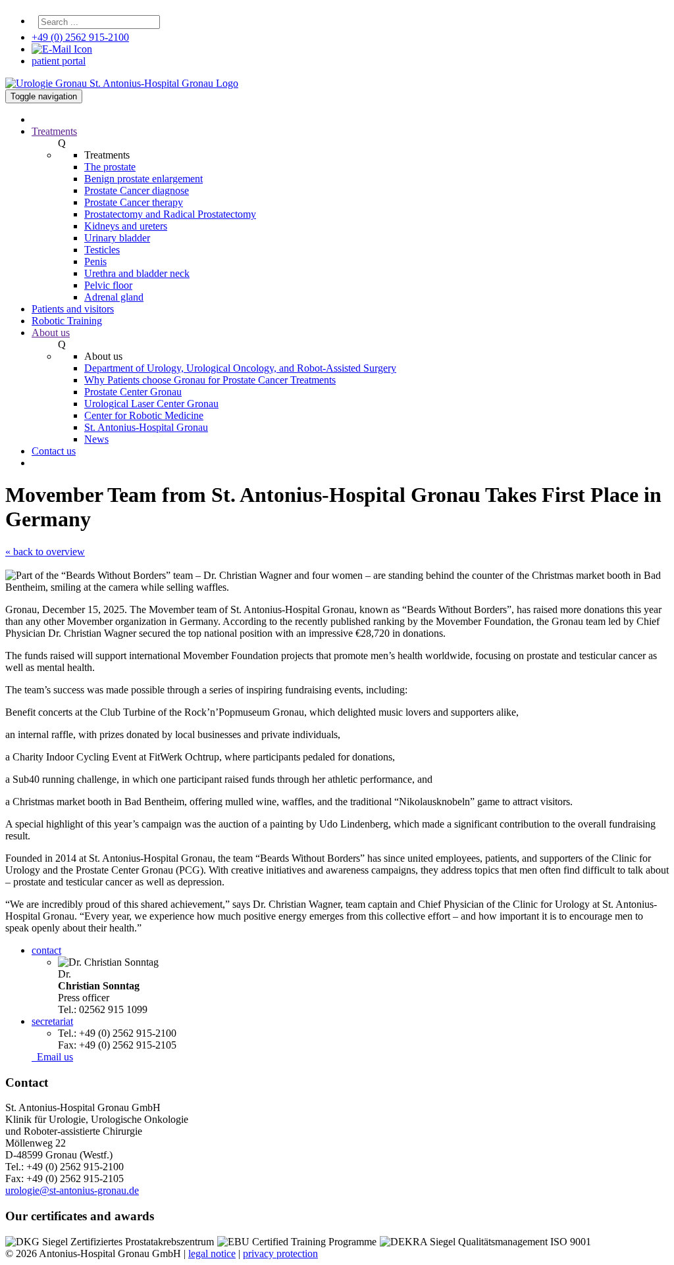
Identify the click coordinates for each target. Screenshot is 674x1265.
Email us (52, 1056)
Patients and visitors (73, 308)
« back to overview (45, 551)
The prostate (110, 166)
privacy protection (280, 1253)
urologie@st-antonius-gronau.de (72, 1190)
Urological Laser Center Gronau (151, 403)
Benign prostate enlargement (143, 178)
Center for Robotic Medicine (143, 415)
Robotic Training (67, 320)
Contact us (54, 451)
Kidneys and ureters (125, 226)
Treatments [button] (54, 131)
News (96, 439)
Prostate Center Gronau (133, 391)
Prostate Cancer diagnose (136, 190)
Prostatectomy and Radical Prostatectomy (170, 214)
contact (46, 950)
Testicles (102, 249)
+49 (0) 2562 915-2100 (80, 37)
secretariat (52, 1021)
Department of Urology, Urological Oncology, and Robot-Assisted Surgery (240, 368)
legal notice (212, 1253)
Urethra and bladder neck (137, 273)
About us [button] (51, 332)
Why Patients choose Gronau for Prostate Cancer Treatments (210, 379)
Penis (95, 261)
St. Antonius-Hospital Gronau (146, 427)
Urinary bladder (117, 237)
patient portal (59, 60)
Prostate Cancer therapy (133, 202)
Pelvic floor (108, 285)
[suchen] (166, 25)
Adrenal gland (113, 297)
